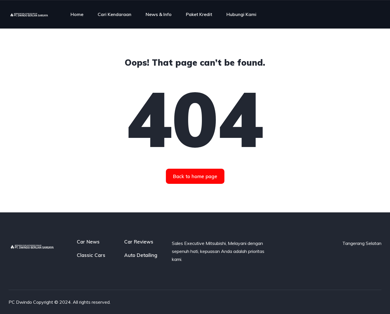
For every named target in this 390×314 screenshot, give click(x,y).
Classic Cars (91, 255)
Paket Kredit (199, 14)
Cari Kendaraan (114, 14)
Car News (88, 242)
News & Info (159, 14)
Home (77, 14)
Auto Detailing (140, 255)
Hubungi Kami (241, 14)
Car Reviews (138, 242)
